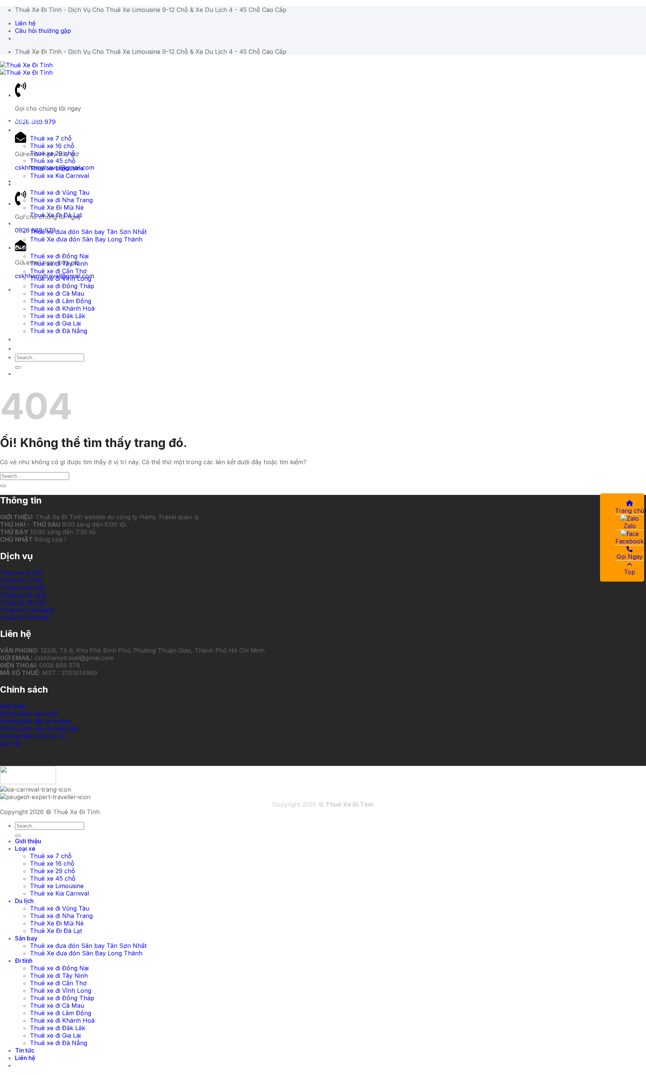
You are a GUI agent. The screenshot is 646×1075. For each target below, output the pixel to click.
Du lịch (24, 184)
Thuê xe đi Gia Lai (55, 323)
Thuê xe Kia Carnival (59, 175)
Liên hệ (25, 348)
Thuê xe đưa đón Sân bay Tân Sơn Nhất (88, 231)
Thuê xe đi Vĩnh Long (60, 278)
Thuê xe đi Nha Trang (61, 200)
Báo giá (25, 373)
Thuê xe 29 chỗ (52, 153)
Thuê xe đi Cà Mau (57, 293)
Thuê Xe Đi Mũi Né (57, 207)
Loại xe (25, 129)
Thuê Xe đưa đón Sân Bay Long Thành (86, 239)
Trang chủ (629, 510)
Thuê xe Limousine (57, 168)
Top (629, 572)
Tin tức (24, 339)
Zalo (630, 526)
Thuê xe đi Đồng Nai (59, 256)
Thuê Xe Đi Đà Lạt (56, 215)
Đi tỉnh (24, 247)
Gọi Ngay (629, 556)
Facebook (629, 541)
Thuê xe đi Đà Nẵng (58, 331)
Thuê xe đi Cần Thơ (58, 271)
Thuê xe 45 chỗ (53, 160)
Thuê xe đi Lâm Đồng (60, 301)
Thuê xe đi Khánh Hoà (62, 308)
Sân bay (26, 223)
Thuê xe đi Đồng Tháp (62, 286)
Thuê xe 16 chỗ (52, 146)
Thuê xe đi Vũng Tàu (59, 192)
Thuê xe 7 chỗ (51, 138)
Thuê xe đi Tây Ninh (59, 263)
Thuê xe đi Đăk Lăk (57, 316)
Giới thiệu (28, 120)
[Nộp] (18, 367)
